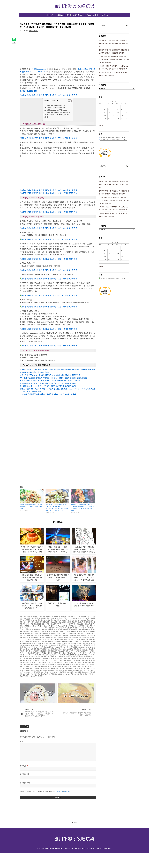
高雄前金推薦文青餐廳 (75, 670)
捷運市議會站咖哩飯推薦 (39, 651)
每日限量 (25, 628)
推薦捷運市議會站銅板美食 (77, 633)
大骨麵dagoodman (39, 69)
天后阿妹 (33, 624)
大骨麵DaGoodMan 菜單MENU (56, 110)
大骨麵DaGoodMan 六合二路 (46, 662)
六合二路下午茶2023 (36, 676)
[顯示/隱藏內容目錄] (68, 101)
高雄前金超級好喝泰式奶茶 (43, 660)
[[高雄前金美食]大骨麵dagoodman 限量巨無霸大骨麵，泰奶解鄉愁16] (48, 307)
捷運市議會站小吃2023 (85, 666)
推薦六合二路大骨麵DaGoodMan (72, 649)
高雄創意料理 (88, 622)
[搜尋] (127, 25)
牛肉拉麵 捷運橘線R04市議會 (31, 641)
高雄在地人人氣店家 (54, 626)
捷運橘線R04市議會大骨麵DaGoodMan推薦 (73, 631)
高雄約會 (64, 626)
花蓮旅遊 (105, 15)
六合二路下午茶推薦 (78, 664)
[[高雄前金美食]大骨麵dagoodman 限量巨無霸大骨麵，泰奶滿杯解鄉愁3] (48, 193)
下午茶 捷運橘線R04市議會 (44, 647)
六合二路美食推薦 (48, 639)
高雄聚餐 (36, 616)
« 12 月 (101, 125)
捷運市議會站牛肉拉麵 (60, 666)
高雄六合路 (80, 624)
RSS (75, 823)
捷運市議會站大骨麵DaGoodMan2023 (81, 647)
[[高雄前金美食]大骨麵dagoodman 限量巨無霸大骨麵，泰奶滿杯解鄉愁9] (48, 259)
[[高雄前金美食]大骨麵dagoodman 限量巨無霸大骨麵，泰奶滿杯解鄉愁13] (48, 295)
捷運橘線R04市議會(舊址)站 (34, 620)
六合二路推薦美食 (62, 633)
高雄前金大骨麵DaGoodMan (52, 649)
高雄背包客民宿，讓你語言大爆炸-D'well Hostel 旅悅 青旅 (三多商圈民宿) (32, 577)
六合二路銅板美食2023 (81, 651)
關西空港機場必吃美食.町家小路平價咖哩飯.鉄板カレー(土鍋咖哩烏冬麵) (48, 383)
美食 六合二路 (88, 649)
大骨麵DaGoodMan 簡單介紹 (55, 105)
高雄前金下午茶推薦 (56, 657)
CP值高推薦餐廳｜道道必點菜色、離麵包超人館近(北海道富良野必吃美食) (48, 394)
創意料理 (53, 618)
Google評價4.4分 (40, 72)
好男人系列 (86, 618)
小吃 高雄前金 (26, 630)
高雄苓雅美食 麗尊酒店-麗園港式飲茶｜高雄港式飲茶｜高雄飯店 (58, 577)
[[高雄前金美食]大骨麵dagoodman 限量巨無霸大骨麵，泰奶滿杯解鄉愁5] (48, 95)
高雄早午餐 (49, 616)
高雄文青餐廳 (45, 618)
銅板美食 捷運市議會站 (58, 645)
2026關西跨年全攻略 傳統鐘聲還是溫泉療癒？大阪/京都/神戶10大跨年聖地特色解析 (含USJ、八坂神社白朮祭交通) (114, 59)
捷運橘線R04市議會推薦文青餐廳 (79, 630)
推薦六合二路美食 (44, 645)
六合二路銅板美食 (52, 631)
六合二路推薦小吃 (38, 655)
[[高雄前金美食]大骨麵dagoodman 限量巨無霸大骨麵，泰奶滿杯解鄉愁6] (48, 346)
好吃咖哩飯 (35, 622)
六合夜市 (77, 616)
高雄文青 (87, 624)
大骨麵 (69, 622)
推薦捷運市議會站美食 (27, 660)
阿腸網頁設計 (107, 849)
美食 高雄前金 (26, 672)
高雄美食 (42, 616)
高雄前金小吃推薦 (46, 653)
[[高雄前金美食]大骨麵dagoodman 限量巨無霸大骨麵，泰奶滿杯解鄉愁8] (48, 279)
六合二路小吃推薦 (56, 658)
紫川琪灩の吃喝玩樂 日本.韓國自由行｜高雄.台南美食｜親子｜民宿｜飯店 (63, 849)
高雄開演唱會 (41, 624)
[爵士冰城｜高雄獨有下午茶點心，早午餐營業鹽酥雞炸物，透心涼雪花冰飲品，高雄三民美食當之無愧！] (83, 496)
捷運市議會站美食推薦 (49, 664)
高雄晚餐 (84, 616)
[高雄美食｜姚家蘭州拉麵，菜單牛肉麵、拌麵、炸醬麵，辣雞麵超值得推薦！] (31, 496)
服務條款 (66, 791)
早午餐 (90, 616)
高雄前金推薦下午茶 (54, 651)
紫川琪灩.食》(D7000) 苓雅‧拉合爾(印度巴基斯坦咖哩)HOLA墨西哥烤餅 (48, 386)
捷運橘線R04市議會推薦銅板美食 (65, 639)
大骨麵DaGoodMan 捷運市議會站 (44, 668)
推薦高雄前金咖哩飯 (31, 633)
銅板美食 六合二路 (43, 657)
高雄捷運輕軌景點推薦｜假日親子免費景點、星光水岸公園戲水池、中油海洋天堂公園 (84, 577)
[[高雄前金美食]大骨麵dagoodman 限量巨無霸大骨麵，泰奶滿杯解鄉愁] (48, 190)
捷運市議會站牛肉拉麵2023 (32, 664)
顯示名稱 (24, 766)
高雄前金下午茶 (63, 637)
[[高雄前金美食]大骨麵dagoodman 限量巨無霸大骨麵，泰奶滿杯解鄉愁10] (48, 239)
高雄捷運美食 (28, 616)
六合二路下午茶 (58, 660)
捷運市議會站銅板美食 (39, 672)
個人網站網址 (25, 783)
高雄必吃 (64, 616)
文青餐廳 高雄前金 (36, 649)
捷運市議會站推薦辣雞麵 (86, 658)
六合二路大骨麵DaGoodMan (33, 639)
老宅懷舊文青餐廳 (83, 620)
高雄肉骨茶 (54, 622)
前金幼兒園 (73, 620)
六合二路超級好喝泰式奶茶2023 (32, 670)
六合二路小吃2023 (31, 657)
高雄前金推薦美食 (49, 670)
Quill (92, 849)
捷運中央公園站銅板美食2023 (77, 628)
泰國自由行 (27, 618)
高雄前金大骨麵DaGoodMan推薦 (75, 653)
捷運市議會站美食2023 (70, 658)
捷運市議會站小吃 (58, 653)
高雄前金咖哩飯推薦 (75, 637)
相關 (46, 117)
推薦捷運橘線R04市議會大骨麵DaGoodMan (43, 637)
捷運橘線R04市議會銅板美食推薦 (42, 630)
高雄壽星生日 (72, 626)
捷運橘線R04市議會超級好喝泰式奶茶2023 (39, 635)
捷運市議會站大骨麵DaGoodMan (59, 674)
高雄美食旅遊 (78, 15)
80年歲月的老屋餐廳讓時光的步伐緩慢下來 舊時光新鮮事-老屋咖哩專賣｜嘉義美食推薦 (53, 378)
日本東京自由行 (92, 15)
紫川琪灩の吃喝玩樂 (74, 6)
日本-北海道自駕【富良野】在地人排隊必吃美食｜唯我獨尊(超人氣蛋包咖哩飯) (50, 380)
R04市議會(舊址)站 (50, 620)
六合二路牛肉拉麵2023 (74, 645)
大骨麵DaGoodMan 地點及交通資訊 (57, 112)
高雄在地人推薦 (42, 626)
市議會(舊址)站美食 (63, 620)
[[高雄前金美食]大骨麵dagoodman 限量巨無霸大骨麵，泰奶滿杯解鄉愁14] (48, 212)
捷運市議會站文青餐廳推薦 (64, 668)
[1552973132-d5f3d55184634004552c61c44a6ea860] (105, 158)
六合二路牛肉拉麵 (63, 655)
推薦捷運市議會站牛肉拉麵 (78, 655)
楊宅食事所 (27, 622)
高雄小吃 (67, 618)
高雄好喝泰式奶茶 (77, 622)
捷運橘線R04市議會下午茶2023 (64, 641)
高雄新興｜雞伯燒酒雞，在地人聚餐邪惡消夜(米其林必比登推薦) (77, 713)
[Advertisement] (37, 50)
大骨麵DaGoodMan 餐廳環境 (55, 108)
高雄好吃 (60, 618)
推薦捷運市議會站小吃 (71, 657)
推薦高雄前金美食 (69, 660)
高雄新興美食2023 (61, 628)
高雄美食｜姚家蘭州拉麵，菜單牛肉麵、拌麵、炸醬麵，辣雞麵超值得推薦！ (31, 506)
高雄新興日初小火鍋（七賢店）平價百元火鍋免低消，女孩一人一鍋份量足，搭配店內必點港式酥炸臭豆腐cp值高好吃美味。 (39, 713)
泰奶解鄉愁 (81, 626)
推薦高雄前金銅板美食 (61, 635)
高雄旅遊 (26, 626)
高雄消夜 (57, 616)
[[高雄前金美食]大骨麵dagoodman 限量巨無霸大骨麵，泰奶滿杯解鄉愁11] (48, 228)
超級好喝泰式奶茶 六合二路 (39, 674)
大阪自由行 (49, 15)
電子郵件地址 (25, 774)
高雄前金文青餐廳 (76, 674)
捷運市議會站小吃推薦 (83, 660)
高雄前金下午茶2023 (75, 662)
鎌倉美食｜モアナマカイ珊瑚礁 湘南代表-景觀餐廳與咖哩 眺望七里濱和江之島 (50, 375)
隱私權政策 (60, 791)
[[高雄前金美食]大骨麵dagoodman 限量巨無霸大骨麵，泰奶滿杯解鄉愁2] (48, 138)
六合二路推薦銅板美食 (61, 647)
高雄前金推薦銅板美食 (82, 672)
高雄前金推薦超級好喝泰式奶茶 (66, 643)
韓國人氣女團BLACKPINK (55, 624)
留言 (22, 741)
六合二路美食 (90, 664)
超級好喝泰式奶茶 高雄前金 (47, 633)
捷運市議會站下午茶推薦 (38, 631)
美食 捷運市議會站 (61, 670)
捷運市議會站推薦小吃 (27, 666)
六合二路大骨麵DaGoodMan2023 (39, 658)
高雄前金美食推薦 (49, 643)
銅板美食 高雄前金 (48, 641)
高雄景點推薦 (36, 618)
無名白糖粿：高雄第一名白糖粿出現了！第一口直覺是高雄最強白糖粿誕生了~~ (32, 605)
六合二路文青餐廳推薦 (61, 630)
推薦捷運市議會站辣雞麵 (66, 672)
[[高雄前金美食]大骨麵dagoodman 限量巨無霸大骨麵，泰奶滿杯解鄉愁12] (48, 270)
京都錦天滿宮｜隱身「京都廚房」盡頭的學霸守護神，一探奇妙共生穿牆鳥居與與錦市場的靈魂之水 (113, 43)
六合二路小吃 (72, 666)
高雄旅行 (33, 626)
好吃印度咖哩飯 (44, 622)
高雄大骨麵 (62, 622)
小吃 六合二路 (78, 668)
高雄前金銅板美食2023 (84, 643)
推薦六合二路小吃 (62, 662)
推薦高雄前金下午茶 (28, 647)
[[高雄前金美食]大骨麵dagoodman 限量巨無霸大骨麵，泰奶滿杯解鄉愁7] (48, 329)
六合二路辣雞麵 (52, 672)
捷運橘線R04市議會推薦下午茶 (79, 635)
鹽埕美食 (70, 616)
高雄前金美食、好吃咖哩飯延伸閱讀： (58, 115)
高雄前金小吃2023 (51, 655)
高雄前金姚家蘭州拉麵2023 (43, 666)
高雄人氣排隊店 (50, 628)
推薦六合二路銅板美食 (83, 641)
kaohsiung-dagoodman (36, 628)
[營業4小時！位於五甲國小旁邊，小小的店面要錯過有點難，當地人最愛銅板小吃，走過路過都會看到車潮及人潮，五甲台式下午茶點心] (57, 496)
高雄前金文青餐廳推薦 (64, 664)
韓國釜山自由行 (63, 15)
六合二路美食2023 (67, 651)
